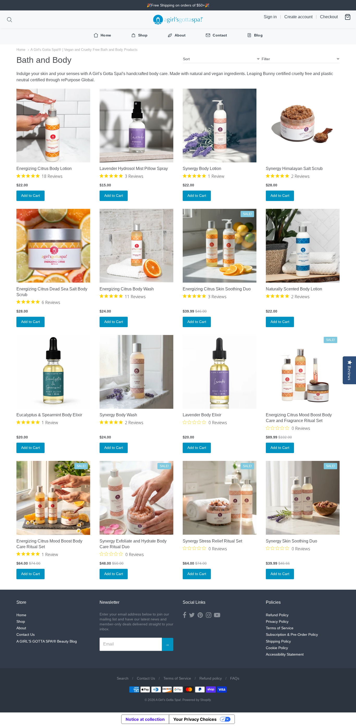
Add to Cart (30, 195)
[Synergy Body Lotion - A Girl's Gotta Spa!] (219, 125)
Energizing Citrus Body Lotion (44, 168)
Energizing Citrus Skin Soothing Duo (217, 289)
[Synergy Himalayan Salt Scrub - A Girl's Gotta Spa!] (303, 125)
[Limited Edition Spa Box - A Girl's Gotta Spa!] (303, 372)
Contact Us (25, 634)
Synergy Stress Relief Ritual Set (212, 541)
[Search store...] (9, 19)
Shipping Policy (278, 641)
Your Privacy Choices (195, 719)
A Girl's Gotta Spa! (168, 700)
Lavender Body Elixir (202, 415)
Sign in (270, 17)
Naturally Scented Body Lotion (294, 289)
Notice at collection (145, 719)
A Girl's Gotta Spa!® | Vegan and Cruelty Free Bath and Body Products (84, 50)
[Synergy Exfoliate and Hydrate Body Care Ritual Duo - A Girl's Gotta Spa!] (136, 498)
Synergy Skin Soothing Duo (291, 541)
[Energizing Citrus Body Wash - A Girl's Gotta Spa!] (136, 246)
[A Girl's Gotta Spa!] (178, 19)
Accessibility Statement (285, 654)
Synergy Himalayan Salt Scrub (294, 168)
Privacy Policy (277, 621)
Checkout (329, 17)
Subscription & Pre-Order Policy (292, 634)
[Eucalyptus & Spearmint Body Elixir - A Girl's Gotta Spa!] (53, 372)
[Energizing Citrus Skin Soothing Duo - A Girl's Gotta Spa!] (219, 246)
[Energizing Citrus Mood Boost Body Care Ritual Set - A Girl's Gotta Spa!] (53, 498)
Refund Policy (277, 615)
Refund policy (210, 678)
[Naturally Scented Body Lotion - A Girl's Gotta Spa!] (303, 246)
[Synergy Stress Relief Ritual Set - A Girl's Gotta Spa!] (219, 498)
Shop (20, 621)
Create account (298, 17)
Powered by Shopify (196, 700)
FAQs (234, 678)
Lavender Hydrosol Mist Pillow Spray (134, 168)
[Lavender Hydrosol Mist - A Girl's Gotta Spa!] (136, 125)
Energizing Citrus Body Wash (127, 289)
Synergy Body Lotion (202, 168)
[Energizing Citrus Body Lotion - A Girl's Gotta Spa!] (53, 125)
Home (20, 50)
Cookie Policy (277, 648)
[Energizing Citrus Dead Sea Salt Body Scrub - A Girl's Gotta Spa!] (53, 246)
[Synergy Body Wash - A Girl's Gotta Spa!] (136, 372)
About (21, 628)
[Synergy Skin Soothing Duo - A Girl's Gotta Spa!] (303, 498)
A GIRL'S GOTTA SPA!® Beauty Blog (46, 641)
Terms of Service (279, 628)
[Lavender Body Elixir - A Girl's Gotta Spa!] (219, 372)
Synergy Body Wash (118, 415)
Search (122, 678)
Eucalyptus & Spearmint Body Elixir (49, 415)
